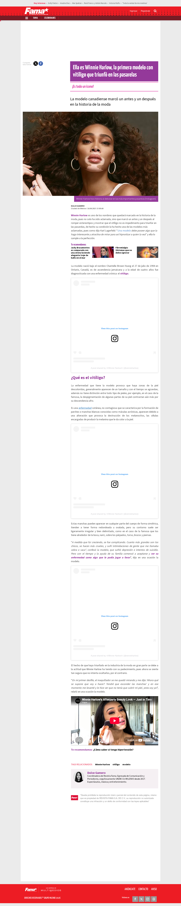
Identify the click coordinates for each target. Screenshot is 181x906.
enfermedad (85, 408)
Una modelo (124, 230)
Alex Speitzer (77, 3)
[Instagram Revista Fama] (147, 899)
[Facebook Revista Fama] (135, 899)
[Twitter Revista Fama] (141, 899)
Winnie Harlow (102, 764)
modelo (126, 764)
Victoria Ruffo (114, 3)
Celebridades (50, 18)
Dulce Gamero (78, 206)
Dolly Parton (53, 3)
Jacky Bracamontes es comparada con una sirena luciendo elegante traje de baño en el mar (80, 252)
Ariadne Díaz (65, 3)
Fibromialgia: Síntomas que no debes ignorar (124, 250)
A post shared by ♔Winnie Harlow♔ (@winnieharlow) (114, 368)
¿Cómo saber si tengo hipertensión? (113, 750)
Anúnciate (130, 889)
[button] (35, 63)
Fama (35, 18)
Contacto (143, 889)
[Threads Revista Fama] (154, 899)
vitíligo (116, 764)
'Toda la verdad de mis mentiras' (134, 3)
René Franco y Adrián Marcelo (95, 3)
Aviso (154, 889)
